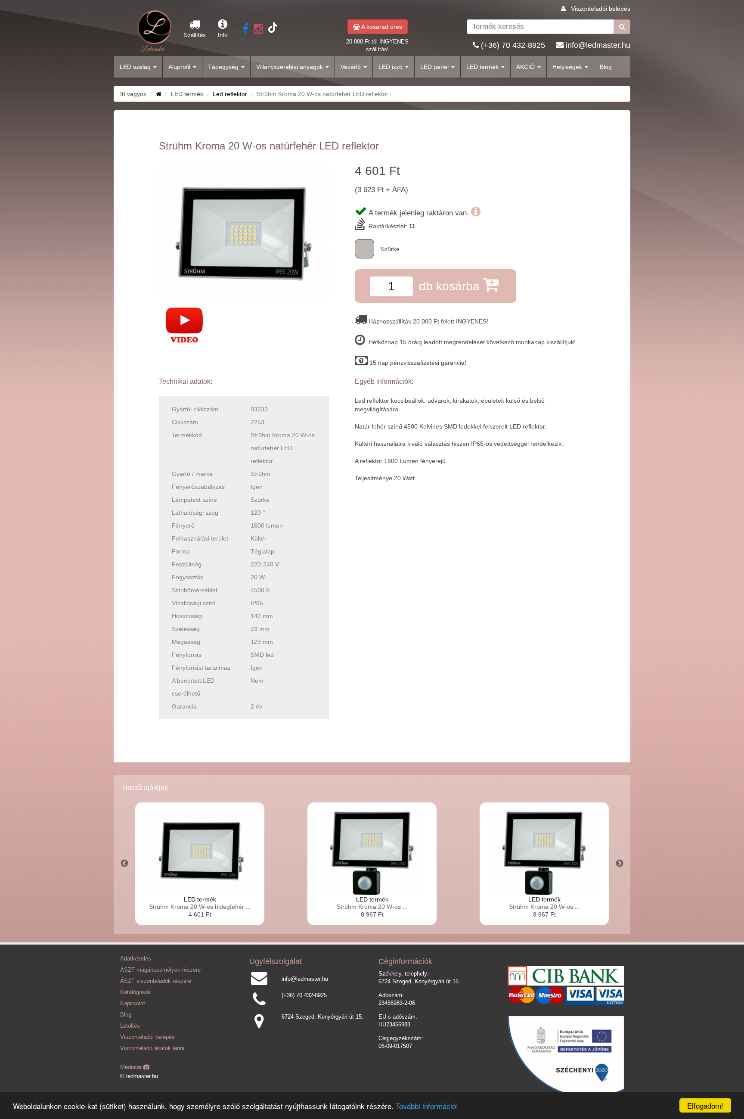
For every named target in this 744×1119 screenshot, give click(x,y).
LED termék (483, 66)
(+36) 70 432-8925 (513, 45)
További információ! (427, 1105)
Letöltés (130, 1026)
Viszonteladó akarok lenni (152, 1048)
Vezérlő (352, 66)
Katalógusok (135, 992)
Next (619, 863)
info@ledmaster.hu (598, 45)
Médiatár (131, 1067)
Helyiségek (568, 66)
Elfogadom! (705, 1105)
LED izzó (391, 66)
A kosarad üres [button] (381, 26)
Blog (606, 66)
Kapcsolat (132, 1004)
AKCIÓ (526, 66)
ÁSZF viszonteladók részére (155, 981)
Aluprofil (180, 66)
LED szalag (136, 66)
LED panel (435, 66)
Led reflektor (230, 93)
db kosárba (451, 286)
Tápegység (224, 66)
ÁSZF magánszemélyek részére (160, 970)
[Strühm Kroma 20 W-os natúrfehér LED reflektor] (244, 229)
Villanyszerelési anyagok (290, 66)
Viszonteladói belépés (600, 8)
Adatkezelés (135, 959)
